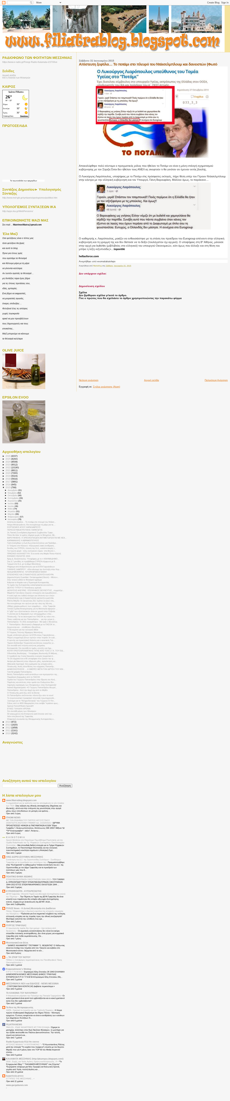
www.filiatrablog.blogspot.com (21, 800)
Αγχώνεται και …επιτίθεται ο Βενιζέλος (23, 627)
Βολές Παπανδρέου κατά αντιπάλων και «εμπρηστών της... (33, 674)
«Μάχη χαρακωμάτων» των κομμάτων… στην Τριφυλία (31, 606)
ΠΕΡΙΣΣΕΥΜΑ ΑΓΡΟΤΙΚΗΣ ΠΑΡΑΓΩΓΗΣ (25, 530)
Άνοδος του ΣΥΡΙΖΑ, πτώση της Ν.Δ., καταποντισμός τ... (31, 548)
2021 (8, 470)
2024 (8, 462)
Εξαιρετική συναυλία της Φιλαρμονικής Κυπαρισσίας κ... (31, 719)
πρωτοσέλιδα (18, 181)
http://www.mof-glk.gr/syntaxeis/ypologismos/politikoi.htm (29, 198)
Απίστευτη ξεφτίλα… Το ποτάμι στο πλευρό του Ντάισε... (31, 522)
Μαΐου (10, 509)
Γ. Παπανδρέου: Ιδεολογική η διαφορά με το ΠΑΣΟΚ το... (31, 624)
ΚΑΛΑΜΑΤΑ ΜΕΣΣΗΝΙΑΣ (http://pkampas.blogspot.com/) (34, 1059)
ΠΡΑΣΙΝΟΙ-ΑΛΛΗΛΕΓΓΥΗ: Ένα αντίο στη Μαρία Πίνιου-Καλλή (34, 553)
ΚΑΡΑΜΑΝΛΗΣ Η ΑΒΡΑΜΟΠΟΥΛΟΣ (23, 540)
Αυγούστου (13, 501)
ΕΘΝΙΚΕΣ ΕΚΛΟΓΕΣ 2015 (18, 556)
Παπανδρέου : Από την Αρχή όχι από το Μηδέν (27, 690)
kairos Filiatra (16, 91)
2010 (8, 733)
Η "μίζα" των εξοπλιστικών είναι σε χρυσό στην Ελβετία (31, 611)
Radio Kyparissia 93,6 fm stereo (22, 1042)
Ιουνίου (11, 506)
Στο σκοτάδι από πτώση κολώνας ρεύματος (26, 645)
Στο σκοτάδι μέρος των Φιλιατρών (21, 711)
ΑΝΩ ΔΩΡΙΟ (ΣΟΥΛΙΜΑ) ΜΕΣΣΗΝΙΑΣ (24, 857)
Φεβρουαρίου (14, 517)
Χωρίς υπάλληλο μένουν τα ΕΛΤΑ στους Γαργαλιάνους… (31, 635)
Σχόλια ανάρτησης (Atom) (106, 386)
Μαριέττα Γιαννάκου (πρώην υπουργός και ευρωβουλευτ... (32, 593)
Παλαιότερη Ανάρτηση (216, 380)
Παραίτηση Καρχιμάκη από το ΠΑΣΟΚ (23, 677)
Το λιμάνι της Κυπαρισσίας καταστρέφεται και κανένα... (30, 585)
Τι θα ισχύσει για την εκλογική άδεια (22, 630)
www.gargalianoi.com (17, 1085)
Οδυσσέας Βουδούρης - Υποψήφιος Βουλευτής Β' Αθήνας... (33, 653)
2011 (8, 730)
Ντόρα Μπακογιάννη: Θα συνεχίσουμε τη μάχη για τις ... (31, 525)
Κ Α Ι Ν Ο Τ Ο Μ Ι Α (15, 837)
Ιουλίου (11, 503)
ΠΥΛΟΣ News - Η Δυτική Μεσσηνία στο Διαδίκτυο (31, 908)
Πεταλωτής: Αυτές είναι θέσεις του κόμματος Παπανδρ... (31, 666)
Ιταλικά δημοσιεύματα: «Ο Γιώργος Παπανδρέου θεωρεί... (32, 687)
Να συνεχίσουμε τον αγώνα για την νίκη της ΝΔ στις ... (30, 603)
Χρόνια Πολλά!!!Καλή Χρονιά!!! (20, 706)
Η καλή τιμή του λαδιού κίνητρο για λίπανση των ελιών (30, 595)
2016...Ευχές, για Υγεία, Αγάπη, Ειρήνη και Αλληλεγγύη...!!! (32, 1061)
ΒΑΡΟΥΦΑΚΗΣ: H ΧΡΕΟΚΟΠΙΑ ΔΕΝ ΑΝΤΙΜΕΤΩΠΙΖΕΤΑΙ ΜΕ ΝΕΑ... (36, 538)
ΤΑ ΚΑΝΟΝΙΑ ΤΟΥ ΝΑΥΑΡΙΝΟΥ (22, 993)
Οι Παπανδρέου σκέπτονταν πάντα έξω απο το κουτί (30, 695)
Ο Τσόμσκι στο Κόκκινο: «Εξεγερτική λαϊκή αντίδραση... (31, 546)
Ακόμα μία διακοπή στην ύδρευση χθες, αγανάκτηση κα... (32, 661)
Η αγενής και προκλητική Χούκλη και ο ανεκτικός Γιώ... (31, 640)
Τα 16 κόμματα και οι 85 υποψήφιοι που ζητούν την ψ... (31, 658)
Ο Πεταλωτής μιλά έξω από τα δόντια (23, 693)
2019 (8, 476)
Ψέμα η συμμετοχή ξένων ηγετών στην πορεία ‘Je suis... (31, 637)
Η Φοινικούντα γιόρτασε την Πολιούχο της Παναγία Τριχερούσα (33, 996)
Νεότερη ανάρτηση (88, 380)
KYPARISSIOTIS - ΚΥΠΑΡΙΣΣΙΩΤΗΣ (24, 891)
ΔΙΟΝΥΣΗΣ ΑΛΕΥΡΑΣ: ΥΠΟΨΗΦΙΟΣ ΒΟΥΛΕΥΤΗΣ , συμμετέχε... (35, 590)
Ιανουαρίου (13, 519)
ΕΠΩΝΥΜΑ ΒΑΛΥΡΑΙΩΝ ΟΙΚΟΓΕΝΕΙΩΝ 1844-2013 (28, 879)
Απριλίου (12, 511)
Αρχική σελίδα (151, 380)
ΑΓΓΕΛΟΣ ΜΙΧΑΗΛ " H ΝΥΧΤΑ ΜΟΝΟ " (23, 1044)
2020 (8, 473)
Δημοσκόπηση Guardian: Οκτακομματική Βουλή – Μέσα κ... (33, 577)
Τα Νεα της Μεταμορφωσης (19, 1007)
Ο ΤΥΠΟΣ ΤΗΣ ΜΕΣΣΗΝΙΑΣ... (20, 1078)
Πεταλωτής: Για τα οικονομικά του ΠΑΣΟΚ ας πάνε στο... (31, 616)
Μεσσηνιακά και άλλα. (17, 942)
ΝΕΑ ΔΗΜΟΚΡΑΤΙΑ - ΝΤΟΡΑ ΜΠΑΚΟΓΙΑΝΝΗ (27, 572)
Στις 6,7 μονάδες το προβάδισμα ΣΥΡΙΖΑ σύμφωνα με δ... (32, 561)
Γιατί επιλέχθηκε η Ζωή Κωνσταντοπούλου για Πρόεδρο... (32, 543)
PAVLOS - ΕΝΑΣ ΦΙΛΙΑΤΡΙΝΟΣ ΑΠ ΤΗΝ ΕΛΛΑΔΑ (28, 1027)
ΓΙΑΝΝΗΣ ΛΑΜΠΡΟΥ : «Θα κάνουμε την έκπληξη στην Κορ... (34, 569)
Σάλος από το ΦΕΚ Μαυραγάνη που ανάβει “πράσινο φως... (33, 703)
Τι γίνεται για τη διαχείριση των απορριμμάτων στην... (30, 614)
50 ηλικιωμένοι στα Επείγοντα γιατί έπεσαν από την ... (30, 714)
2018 (8, 479)
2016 (8, 484)
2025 (8, 459)
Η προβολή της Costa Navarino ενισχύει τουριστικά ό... (31, 656)
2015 (8, 487)
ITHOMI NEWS (13, 817)
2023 (8, 464)
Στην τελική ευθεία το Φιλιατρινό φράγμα (24, 580)
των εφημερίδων (30, 181)
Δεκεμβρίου (13, 490)
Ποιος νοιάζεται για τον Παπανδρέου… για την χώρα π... (31, 619)
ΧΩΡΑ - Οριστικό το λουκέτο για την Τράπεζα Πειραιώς (30, 1010)
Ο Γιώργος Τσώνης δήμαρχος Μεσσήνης (25, 632)
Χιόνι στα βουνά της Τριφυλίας (20, 716)
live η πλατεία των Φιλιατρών (16, 77)
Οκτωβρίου (13, 495)
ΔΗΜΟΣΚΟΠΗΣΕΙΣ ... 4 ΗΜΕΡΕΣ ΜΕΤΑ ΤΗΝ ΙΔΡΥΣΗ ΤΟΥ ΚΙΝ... (36, 669)
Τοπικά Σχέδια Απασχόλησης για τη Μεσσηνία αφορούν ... (32, 609)
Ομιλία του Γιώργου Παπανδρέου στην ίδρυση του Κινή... (31, 679)
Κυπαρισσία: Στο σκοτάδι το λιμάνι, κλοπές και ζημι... (30, 648)
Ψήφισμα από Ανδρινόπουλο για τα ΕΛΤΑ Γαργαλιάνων (31, 567)
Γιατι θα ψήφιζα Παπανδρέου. (19, 672)
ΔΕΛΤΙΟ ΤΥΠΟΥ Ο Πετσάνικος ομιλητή (24, 588)
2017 (8, 481)
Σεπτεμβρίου (13, 498)
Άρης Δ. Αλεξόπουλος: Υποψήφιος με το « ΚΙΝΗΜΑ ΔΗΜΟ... (33, 559)
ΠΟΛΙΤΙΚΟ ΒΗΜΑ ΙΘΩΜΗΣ (19, 876)
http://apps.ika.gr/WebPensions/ (17, 211)
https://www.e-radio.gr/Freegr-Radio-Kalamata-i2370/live (29, 62)
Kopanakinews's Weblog (18, 969)
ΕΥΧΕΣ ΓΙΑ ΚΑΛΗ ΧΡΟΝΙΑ (18, 709)
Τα (11, 181)
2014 (8, 722)
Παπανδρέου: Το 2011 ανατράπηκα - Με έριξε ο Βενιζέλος (32, 622)
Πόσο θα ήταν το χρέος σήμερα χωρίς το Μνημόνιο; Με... (31, 535)
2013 (8, 725)
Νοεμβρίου (12, 493)
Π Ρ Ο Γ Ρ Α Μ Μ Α (14, 972)
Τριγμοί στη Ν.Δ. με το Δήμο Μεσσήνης (24, 564)
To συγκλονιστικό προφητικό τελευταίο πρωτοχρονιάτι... (31, 698)
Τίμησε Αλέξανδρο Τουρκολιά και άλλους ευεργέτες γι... (31, 643)
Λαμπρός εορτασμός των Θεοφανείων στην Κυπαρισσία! (31, 685)
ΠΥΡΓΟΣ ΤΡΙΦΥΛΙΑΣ (16, 925)
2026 (8, 456)
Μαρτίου (11, 514)
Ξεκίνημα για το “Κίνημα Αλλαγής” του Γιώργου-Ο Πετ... (31, 701)
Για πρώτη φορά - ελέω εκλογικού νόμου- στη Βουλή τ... (31, 551)
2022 (8, 467)
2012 (8, 727)
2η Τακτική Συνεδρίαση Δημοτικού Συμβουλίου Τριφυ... (30, 532)
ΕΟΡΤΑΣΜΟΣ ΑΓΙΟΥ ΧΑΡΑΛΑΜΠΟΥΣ (24, 527)
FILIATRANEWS (14, 1024)
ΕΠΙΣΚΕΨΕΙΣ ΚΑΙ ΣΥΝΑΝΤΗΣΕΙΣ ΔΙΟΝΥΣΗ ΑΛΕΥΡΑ (30, 574)
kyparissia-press (15, 1076)
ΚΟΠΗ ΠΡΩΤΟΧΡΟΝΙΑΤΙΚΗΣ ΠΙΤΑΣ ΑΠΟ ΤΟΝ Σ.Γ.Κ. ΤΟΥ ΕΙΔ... (36, 651)
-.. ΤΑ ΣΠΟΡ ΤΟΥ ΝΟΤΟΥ (18, 957)
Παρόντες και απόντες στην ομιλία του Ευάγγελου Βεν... (31, 682)
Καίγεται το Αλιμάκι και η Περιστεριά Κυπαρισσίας (28, 582)
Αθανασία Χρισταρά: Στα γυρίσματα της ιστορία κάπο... (30, 664)
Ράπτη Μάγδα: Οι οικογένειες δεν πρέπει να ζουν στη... (31, 601)
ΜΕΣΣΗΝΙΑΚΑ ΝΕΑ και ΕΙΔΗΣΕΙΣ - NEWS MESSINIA (32, 983)
